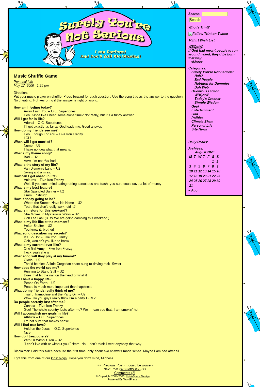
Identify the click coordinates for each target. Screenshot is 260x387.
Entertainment (202, 110)
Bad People (203, 80)
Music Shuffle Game (35, 76)
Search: (194, 14)
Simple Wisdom (207, 103)
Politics (197, 118)
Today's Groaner (207, 99)
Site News (199, 129)
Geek (195, 106)
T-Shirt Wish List (201, 40)
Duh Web (201, 87)
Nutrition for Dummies (212, 83)
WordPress (130, 379)
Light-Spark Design (138, 376)
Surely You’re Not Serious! (212, 72)
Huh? (198, 76)
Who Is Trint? (199, 27)
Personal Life (201, 125)
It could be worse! (138, 365)
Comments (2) (124, 373)
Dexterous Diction (205, 91)
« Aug (193, 190)
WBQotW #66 (130, 369)
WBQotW (201, 95)
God (194, 114)
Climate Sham (202, 122)
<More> (197, 62)
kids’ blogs (59, 358)
